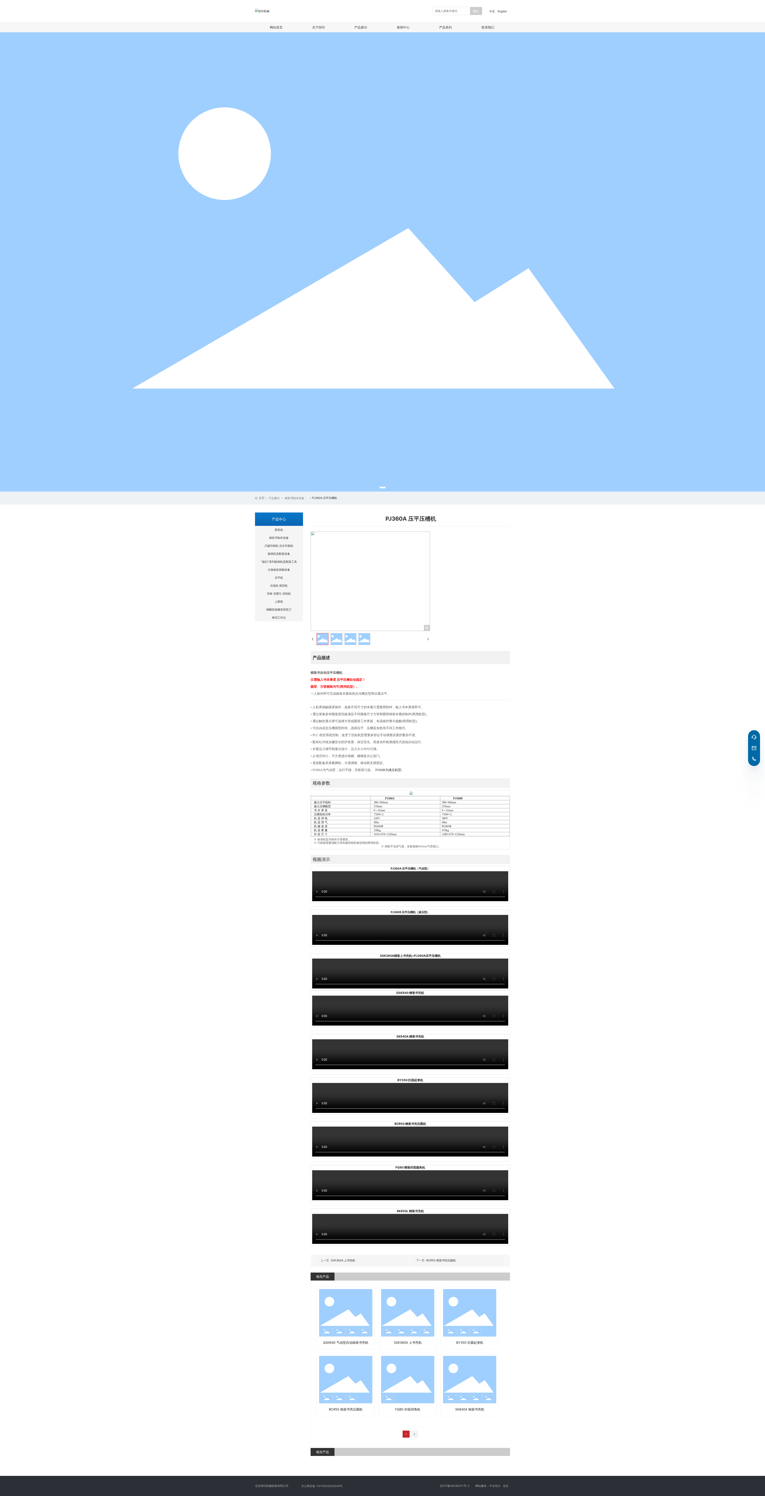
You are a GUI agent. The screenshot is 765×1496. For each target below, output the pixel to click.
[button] (382, 487)
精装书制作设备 (294, 498)
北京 (506, 1485)
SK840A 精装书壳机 (469, 1409)
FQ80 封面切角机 (407, 1409)
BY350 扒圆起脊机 (469, 1343)
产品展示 (274, 498)
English (502, 11)
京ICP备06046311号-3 (454, 1485)
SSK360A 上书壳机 (343, 1260)
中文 (492, 11)
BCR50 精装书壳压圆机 (441, 1260)
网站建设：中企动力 (489, 1485)
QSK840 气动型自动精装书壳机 (345, 1343)
